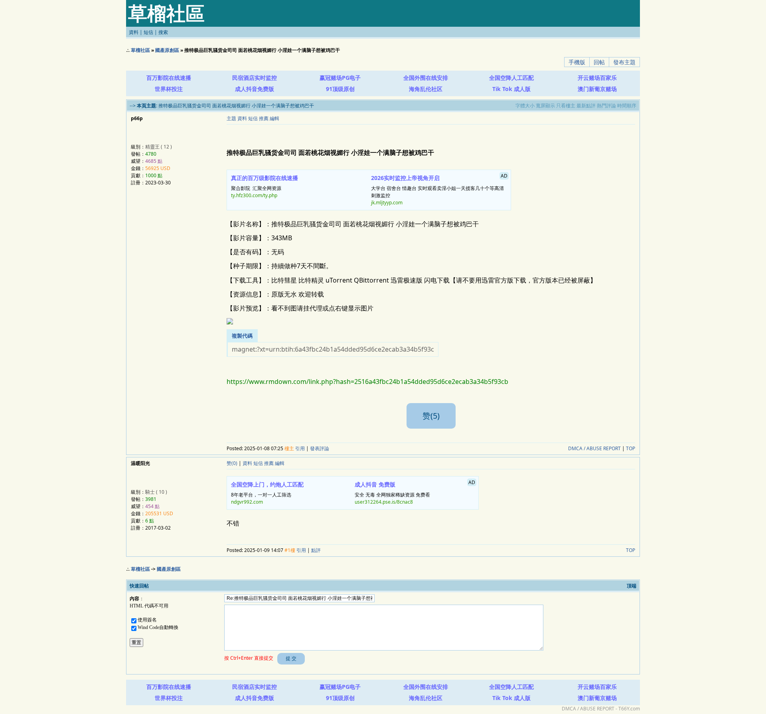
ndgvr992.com (247, 501)
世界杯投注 (169, 89)
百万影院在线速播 (168, 77)
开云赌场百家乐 (597, 77)
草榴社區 (140, 50)
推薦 (263, 118)
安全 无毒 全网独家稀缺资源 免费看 (415, 492)
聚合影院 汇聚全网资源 (264, 186)
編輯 (274, 118)
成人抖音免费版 (254, 89)
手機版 (577, 62)
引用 (300, 448)
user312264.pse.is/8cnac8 (384, 501)
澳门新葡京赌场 (597, 89)
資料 (133, 32)
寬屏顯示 (545, 105)
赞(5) (431, 415)
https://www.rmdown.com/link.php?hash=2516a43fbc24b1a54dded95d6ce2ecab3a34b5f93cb (367, 381)
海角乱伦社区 (425, 89)
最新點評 (586, 105)
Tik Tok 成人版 (511, 89)
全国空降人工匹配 (511, 77)
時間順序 (626, 105)
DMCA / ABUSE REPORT (594, 448)
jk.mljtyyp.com (387, 202)
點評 (316, 550)
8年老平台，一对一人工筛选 (267, 493)
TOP (630, 448)
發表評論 (319, 448)
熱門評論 (606, 105)
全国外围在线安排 (425, 77)
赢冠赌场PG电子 (340, 77)
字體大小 (525, 105)
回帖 (599, 62)
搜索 (163, 32)
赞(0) (232, 463)
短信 (148, 32)
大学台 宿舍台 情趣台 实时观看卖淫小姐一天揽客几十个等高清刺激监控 (439, 189)
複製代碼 (242, 335)
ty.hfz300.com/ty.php (254, 195)
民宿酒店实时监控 (254, 77)
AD (633, 76)
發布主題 (624, 62)
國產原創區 (167, 50)
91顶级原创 (340, 89)
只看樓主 (565, 105)
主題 (231, 118)
